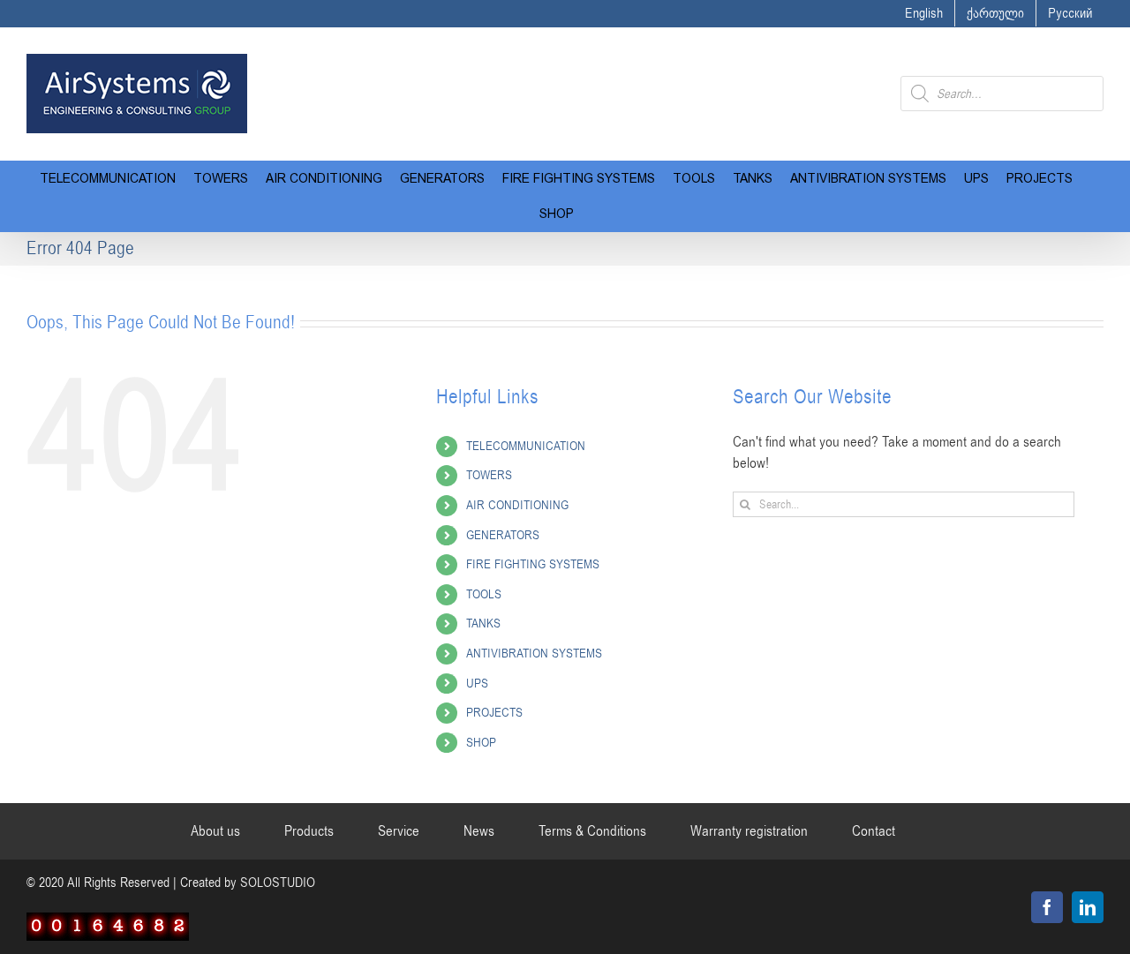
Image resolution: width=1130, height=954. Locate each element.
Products (309, 831)
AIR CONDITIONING (517, 505)
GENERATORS (502, 535)
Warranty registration (749, 831)
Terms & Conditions (592, 831)
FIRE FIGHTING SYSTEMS (532, 564)
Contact (873, 831)
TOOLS (483, 594)
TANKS (483, 623)
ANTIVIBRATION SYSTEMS (534, 653)
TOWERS (489, 475)
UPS (477, 683)
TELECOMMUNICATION (525, 446)
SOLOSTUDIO (277, 882)
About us (215, 831)
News (478, 831)
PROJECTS (494, 712)
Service (398, 831)
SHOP (481, 742)
